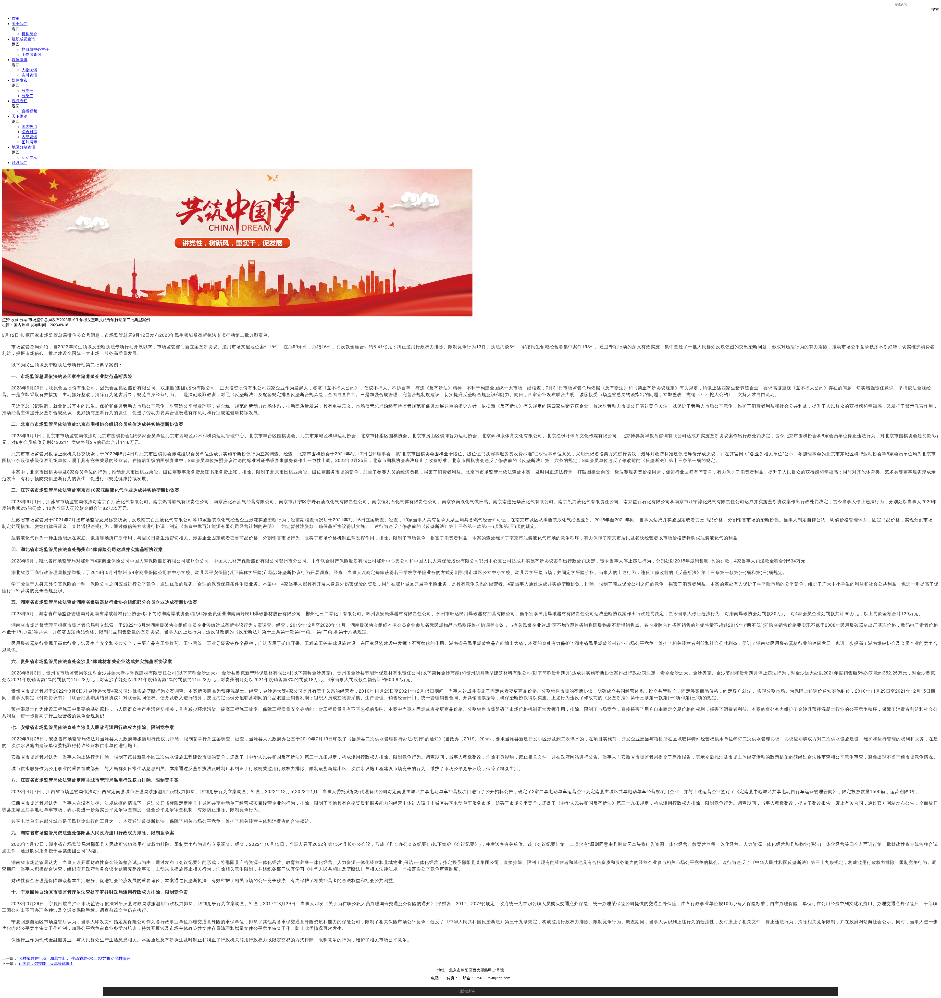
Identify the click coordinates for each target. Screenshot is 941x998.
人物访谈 (29, 70)
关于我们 (19, 24)
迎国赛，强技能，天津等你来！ (46, 963)
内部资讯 (29, 137)
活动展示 (29, 157)
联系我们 (19, 163)
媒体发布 (19, 80)
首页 (16, 18)
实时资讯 (29, 75)
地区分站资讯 (23, 147)
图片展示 (29, 142)
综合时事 (29, 132)
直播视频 (29, 111)
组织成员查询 (23, 39)
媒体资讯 (19, 60)
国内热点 (29, 127)
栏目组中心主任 (35, 49)
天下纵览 (19, 116)
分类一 (27, 90)
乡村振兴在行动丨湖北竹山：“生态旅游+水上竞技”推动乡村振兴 (74, 958)
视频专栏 (19, 101)
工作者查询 (31, 54)
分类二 (27, 96)
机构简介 (29, 34)
